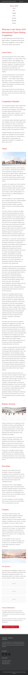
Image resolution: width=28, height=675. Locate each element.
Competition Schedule (6, 660)
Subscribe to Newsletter (10, 626)
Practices (14, 18)
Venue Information (6, 662)
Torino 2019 (14, 6)
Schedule (14, 13)
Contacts (14, 23)
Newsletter (14, 20)
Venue (14, 15)
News (14, 10)
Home (14, 8)
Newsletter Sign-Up (6, 663)
